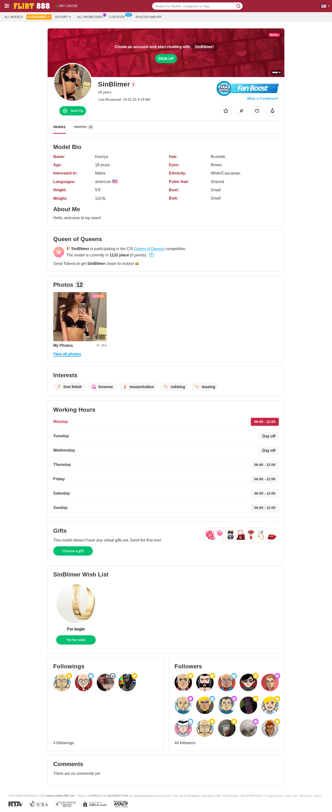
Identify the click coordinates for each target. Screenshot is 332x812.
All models (13, 17)
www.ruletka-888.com (60, 795)
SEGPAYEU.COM (117, 795)
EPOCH (96, 795)
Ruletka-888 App (149, 17)
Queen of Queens (149, 249)
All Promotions (90, 17)
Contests (117, 17)
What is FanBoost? (263, 98)
